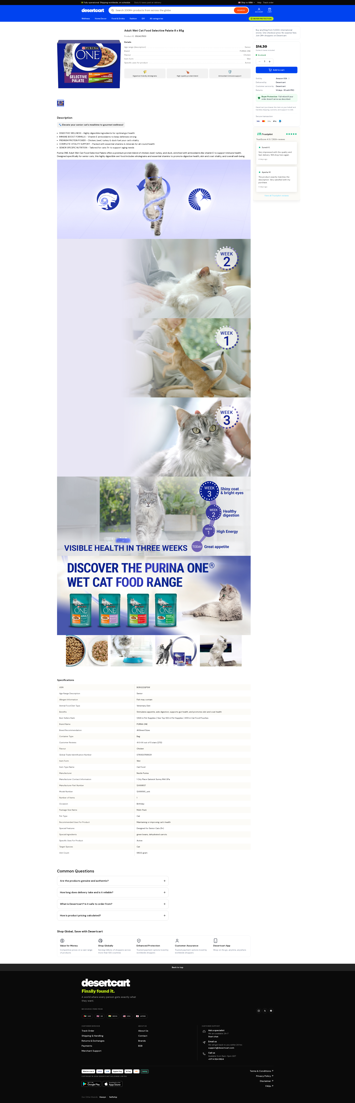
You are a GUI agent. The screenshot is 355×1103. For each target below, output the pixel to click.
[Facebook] (271, 1010)
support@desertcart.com (221, 1048)
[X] (264, 1010)
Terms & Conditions (262, 1071)
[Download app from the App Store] (112, 1084)
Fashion (133, 18)
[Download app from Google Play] (91, 1084)
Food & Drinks (118, 18)
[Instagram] (258, 1010)
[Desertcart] (93, 10)
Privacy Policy (265, 1076)
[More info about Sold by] (289, 78)
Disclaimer (267, 1081)
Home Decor (101, 18)
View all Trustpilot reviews (276, 195)
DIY (143, 18)
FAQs (269, 1086)
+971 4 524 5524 (216, 1059)
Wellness (86, 18)
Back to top (177, 967)
